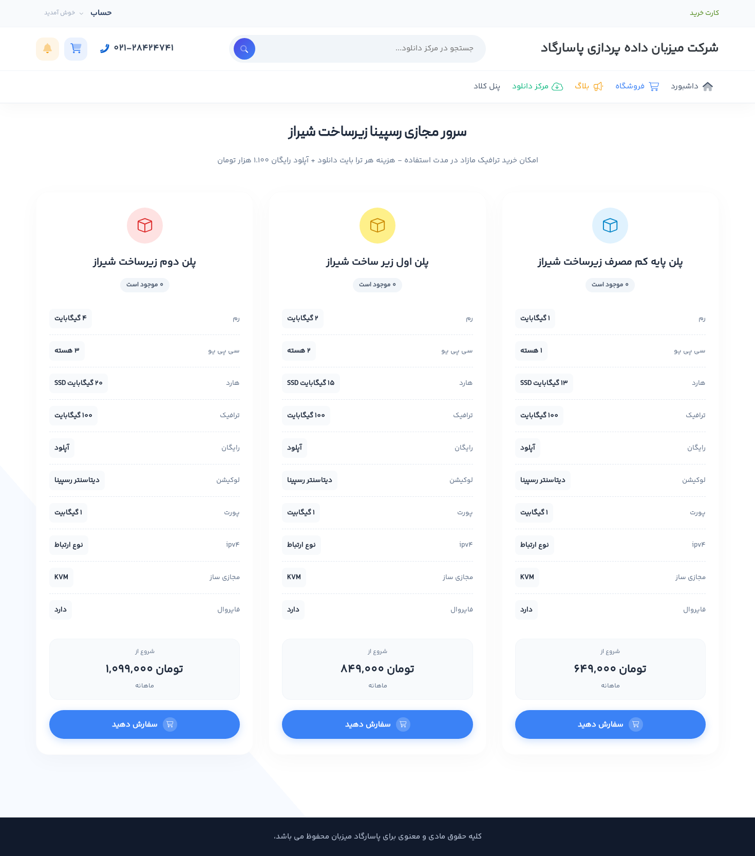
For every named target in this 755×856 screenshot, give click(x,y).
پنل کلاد (487, 86)
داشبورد (685, 86)
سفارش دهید (601, 725)
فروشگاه (630, 86)
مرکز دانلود (530, 86)
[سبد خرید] (75, 49)
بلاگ (582, 86)
